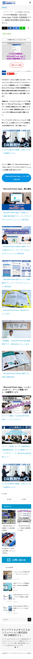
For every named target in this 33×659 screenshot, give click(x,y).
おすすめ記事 (9, 567)
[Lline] (22, 28)
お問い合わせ (19, 560)
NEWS (11, 11)
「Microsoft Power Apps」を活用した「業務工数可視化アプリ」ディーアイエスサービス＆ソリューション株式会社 (16, 216)
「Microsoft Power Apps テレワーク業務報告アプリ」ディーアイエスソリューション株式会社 (16, 283)
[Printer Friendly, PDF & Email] (7, 33)
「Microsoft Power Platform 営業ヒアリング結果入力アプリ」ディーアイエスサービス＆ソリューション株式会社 (16, 250)
